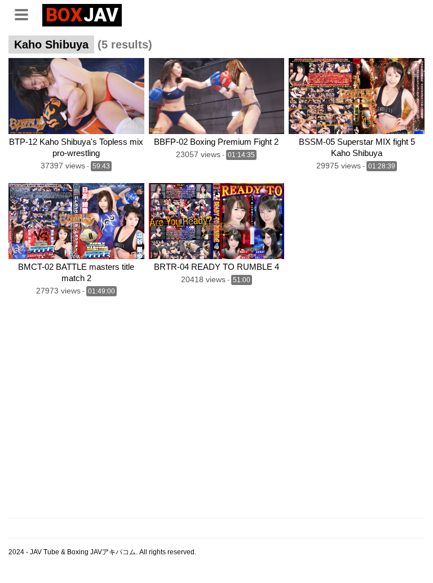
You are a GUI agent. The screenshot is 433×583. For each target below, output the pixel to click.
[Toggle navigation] (25, 13)
